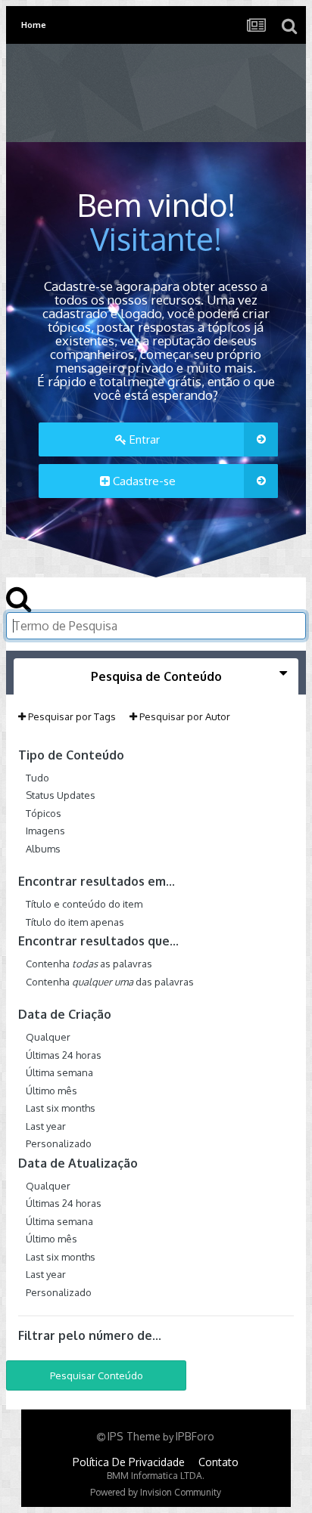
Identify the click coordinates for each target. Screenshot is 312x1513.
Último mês (51, 1090)
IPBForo (195, 1436)
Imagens (45, 831)
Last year (46, 1125)
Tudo (37, 777)
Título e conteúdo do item (84, 904)
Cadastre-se (143, 481)
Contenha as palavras (89, 964)
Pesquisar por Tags (71, 716)
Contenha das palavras (110, 981)
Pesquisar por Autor (183, 716)
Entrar (143, 439)
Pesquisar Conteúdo (96, 1375)
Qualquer (48, 1037)
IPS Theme (134, 1436)
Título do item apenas (75, 921)
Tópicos (43, 812)
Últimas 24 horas (63, 1054)
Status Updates (60, 795)
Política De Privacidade (129, 1462)
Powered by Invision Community (155, 1492)
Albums (43, 848)
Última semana (59, 1072)
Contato (218, 1462)
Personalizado (59, 1143)
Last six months (60, 1108)
